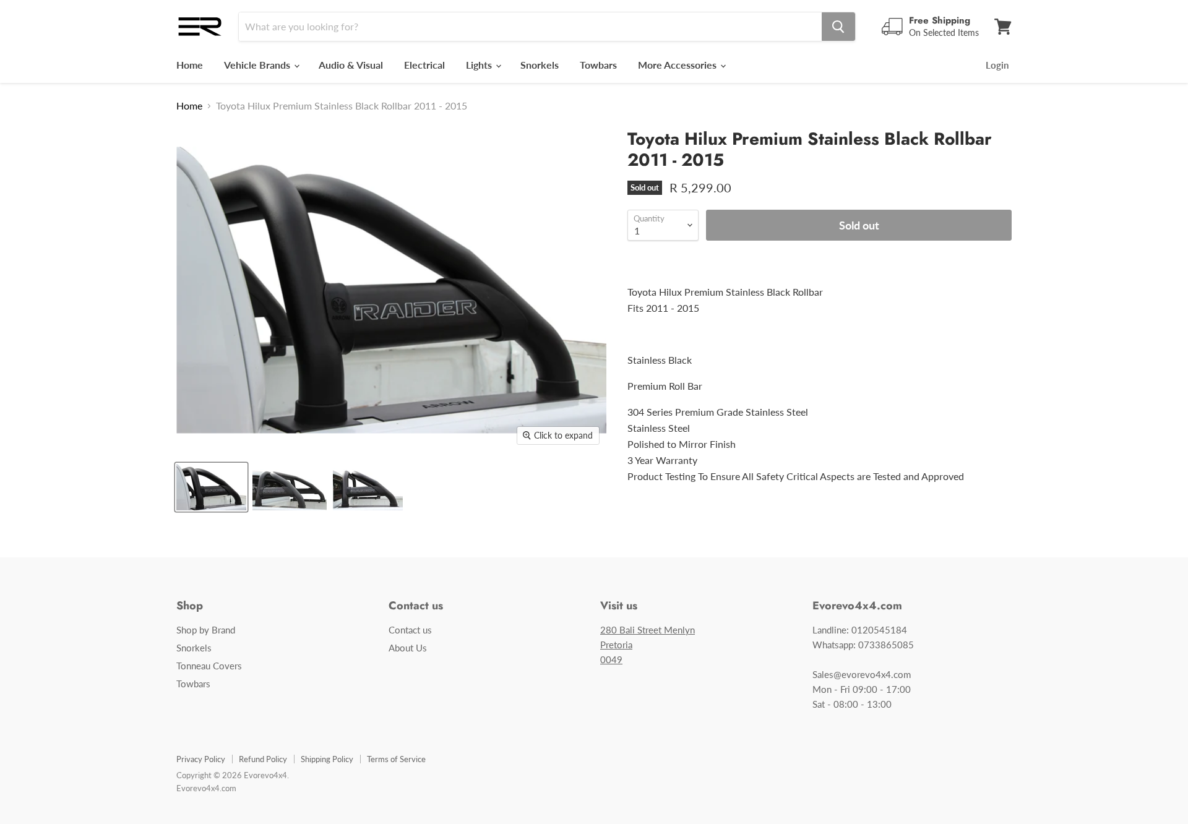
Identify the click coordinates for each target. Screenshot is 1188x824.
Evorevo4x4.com (206, 788)
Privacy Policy (200, 759)
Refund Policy (263, 759)
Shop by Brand (205, 629)
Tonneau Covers (209, 665)
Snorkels (539, 65)
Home (189, 65)
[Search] (838, 26)
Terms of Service (396, 759)
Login (997, 65)
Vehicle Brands (258, 65)
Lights (480, 65)
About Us (408, 647)
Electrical (424, 65)
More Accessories (678, 65)
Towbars (598, 65)
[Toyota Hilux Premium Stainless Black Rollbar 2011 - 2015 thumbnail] (211, 487)
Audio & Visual (351, 65)
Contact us (410, 629)
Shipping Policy (327, 759)
